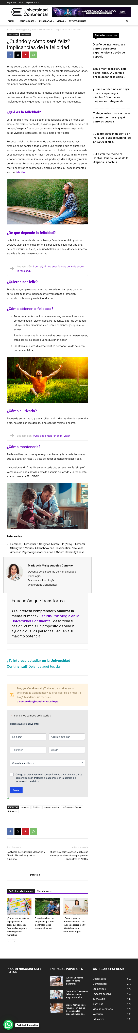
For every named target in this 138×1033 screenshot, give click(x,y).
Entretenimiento (77, 21)
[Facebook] (10, 54)
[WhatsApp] (33, 54)
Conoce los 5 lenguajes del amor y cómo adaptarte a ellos (77, 994)
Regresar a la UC (33, 2)
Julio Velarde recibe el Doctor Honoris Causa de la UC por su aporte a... (110, 158)
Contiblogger (27, 21)
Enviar (16, 790)
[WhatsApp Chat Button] (8, 1025)
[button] (127, 21)
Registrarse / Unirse (15, 2)
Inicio (9, 29)
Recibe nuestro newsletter (24, 723)
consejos (25, 807)
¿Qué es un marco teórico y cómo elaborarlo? (74, 981)
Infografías (45, 21)
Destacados (25, 34)
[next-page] (14, 942)
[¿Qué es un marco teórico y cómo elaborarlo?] (56, 981)
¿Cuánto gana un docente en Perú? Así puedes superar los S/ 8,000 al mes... (112, 137)
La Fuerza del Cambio (71, 807)
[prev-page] (9, 942)
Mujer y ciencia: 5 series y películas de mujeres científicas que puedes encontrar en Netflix (69, 855)
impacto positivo (51, 807)
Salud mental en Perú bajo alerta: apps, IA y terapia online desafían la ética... (110, 73)
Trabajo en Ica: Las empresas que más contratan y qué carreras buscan (112, 117)
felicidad (36, 807)
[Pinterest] (25, 54)
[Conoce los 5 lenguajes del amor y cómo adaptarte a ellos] (56, 994)
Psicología (12, 811)
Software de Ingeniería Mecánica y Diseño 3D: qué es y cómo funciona (26, 855)
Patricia (35, 874)
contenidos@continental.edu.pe (38, 701)
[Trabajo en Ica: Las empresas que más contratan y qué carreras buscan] (47, 906)
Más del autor (44, 891)
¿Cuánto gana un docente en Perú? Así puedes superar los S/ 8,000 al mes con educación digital (74, 925)
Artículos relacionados (21, 891)
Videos (60, 21)
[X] (17, 54)
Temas (11, 21)
